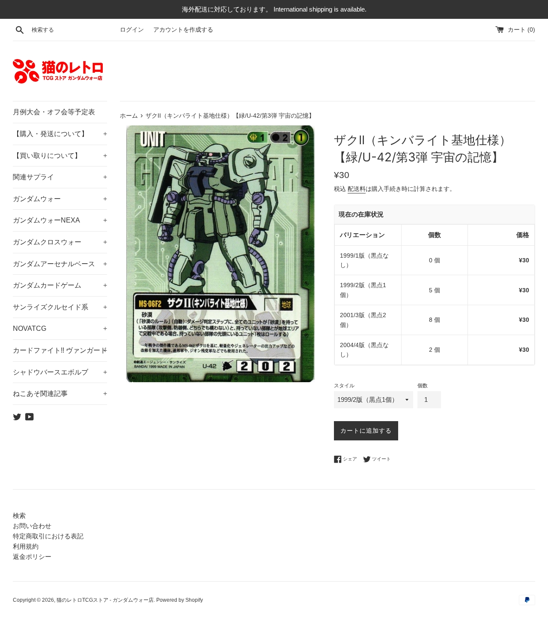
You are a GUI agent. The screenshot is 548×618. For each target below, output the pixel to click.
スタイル (344, 386)
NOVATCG (60, 328)
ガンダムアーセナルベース (60, 263)
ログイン (132, 30)
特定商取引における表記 (48, 536)
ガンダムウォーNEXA (60, 220)
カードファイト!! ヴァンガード (60, 350)
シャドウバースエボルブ (60, 372)
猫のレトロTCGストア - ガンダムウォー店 (105, 600)
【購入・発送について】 (60, 133)
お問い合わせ (32, 525)
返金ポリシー (32, 556)
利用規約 (26, 546)
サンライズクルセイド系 (60, 307)
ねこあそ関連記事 (60, 393)
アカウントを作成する (183, 30)
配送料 (357, 188)
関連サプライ (60, 177)
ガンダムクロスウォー (60, 242)
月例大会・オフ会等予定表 (54, 112)
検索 (19, 515)
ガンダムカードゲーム (60, 285)
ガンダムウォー (60, 198)
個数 (422, 386)
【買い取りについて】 (60, 155)
